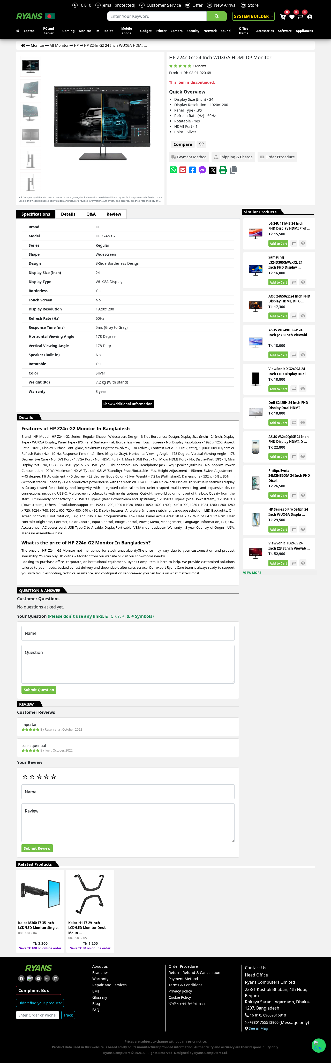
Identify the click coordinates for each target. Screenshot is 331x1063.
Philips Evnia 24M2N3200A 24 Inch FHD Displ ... (289, 475)
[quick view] (302, 243)
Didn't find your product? (40, 1003)
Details (68, 214)
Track (68, 1015)
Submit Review (37, 848)
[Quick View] (57, 908)
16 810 (84, 5)
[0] (299, 16)
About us (100, 966)
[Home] (23, 45)
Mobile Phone (126, 30)
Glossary (99, 997)
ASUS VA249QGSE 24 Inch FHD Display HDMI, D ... (288, 439)
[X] (212, 170)
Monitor (85, 31)
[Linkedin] (55, 978)
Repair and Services (109, 985)
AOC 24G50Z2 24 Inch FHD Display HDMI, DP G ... (289, 299)
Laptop (29, 31)
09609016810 (274, 1015)
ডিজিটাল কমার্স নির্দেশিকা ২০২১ (187, 1003)
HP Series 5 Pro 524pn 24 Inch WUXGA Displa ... (288, 512)
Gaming (68, 31)
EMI (95, 991)
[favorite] (201, 144)
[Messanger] (202, 170)
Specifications (35, 214)
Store (252, 5)
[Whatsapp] (173, 170)
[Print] (223, 170)
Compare (183, 144)
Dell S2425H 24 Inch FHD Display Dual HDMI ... (288, 405)
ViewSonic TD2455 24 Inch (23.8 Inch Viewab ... (289, 546)
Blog (96, 1003)
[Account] (308, 16)
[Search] (217, 16)
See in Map (258, 1028)
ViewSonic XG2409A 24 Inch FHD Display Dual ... (289, 371)
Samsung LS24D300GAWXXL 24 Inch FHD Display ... (285, 262)
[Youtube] (38, 978)
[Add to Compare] (57, 889)
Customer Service (163, 5)
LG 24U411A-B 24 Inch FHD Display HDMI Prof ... (289, 226)
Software (285, 31)
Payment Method (183, 979)
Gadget (146, 31)
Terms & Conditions (185, 985)
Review (114, 214)
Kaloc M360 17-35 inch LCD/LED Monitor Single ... (40, 925)
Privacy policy (180, 991)
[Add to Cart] (57, 880)
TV (97, 31)
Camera (177, 31)
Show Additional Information (128, 404)
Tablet (108, 31)
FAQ (95, 1010)
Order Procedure (183, 966)
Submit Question (39, 689)
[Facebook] (192, 170)
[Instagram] (47, 978)
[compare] (293, 243)
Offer (196, 5)
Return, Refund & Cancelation (194, 972)
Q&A (91, 214)
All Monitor (59, 45)
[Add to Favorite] (57, 899)
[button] (233, 170)
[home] (19, 31)
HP (76, 45)
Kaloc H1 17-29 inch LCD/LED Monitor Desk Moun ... (87, 927)
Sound (226, 31)
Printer (161, 31)
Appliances (304, 31)
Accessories (265, 31)
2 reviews (199, 66)
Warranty (100, 979)
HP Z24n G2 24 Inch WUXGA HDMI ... (115, 45)
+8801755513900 (264, 1022)
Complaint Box (33, 990)
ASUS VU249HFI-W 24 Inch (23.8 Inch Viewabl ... (287, 335)
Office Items (243, 30)
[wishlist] (291, 16)
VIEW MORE (252, 572)
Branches (100, 972)
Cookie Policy (180, 997)
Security (193, 31)
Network (210, 31)
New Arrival (224, 5)
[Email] (182, 170)
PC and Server (48, 30)
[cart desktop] (282, 16)
